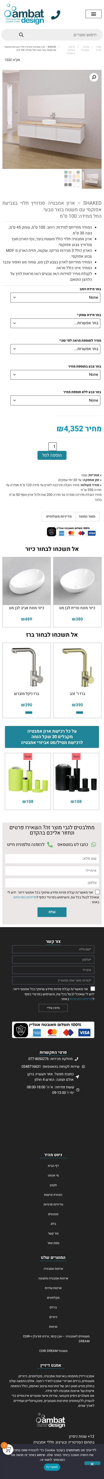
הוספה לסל (52, 455)
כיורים (53, 1317)
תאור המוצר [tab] (87, 516)
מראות (53, 1326)
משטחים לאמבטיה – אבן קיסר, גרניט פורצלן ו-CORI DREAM (56, 1338)
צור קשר (53, 1233)
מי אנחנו (53, 1175)
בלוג (53, 1223)
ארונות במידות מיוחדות (71, 50)
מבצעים (53, 1214)
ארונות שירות (53, 1288)
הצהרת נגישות (53, 1194)
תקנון (53, 1185)
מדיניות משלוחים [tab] (59, 516)
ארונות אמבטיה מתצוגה (53, 1278)
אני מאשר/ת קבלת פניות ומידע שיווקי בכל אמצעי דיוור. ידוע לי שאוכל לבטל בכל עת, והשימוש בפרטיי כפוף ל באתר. (53, 897)
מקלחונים (53, 1297)
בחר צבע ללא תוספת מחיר (82, 392)
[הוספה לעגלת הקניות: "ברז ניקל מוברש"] (28, 712)
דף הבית (53, 1165)
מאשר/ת (52, 1467)
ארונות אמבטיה (85, 48)
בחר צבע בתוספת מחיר (84, 366)
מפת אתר (53, 1243)
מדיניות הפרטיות (25, 897)
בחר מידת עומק (89, 315)
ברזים (53, 1307)
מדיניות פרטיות (53, 1204)
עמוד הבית (98, 48)
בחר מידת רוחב (90, 289)
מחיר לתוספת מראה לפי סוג (80, 341)
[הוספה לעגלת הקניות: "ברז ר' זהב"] (79, 712)
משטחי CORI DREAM (53, 1351)
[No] (92, 1463)
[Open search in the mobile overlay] (52, 35)
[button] (94, 14)
